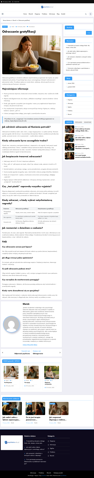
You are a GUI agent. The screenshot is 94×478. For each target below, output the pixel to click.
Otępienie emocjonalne (48, 383)
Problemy (44, 14)
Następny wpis (37, 351)
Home (25, 14)
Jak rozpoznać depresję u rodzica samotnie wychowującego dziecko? (57, 418)
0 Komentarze (32, 26)
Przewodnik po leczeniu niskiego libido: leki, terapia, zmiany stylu (78, 46)
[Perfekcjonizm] (11, 372)
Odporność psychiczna (22, 354)
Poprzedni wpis (26, 351)
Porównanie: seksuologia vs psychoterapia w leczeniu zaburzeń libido (78, 69)
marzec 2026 (71, 83)
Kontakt (63, 14)
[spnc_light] (90, 14)
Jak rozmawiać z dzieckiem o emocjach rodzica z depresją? (78, 58)
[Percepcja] (31, 372)
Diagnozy (37, 14)
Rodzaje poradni (58, 473)
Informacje (52, 14)
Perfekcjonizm (8, 382)
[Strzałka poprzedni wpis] (2, 352)
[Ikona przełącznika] (2, 14)
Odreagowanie (38, 354)
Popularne (78, 122)
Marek (13, 26)
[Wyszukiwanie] (86, 14)
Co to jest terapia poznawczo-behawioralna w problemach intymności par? (78, 63)
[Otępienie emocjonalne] (51, 372)
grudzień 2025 (71, 87)
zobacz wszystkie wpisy (30, 344)
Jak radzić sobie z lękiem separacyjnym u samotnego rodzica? (77, 52)
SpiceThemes (63, 475)
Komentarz (87, 122)
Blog (58, 14)
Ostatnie (69, 122)
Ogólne (69, 107)
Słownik (31, 14)
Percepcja (27, 382)
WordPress (43, 475)
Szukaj (69, 27)
